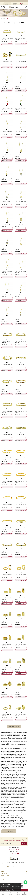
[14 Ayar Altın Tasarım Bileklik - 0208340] (7, 544)
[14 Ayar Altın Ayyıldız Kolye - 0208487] (21, 241)
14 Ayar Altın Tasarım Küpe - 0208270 (21, 597)
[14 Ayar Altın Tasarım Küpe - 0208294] (21, 567)
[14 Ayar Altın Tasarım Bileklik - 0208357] (21, 427)
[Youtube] (18, 853)
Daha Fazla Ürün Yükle (14, 726)
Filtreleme (21, 22)
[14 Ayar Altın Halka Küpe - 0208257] (7, 707)
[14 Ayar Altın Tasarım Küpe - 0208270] (21, 590)
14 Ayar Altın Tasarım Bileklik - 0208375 (21, 341)
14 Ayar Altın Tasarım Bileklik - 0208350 (7, 527)
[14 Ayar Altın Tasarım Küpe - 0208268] (21, 614)
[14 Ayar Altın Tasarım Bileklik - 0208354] (7, 474)
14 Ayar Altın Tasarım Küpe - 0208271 (7, 597)
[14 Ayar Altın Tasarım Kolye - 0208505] (21, 101)
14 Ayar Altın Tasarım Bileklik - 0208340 (7, 551)
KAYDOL (24, 843)
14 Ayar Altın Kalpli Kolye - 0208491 (21, 224)
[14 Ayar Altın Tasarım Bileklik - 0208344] (21, 520)
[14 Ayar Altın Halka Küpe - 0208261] (7, 684)
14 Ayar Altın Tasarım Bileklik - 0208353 (21, 481)
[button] (6, 35)
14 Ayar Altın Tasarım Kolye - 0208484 (7, 294)
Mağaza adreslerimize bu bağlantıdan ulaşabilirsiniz (15, 863)
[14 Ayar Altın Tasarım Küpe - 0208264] (21, 660)
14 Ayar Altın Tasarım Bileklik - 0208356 (7, 457)
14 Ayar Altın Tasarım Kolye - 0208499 (7, 178)
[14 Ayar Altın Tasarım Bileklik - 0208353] (21, 474)
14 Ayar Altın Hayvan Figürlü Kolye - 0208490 (7, 248)
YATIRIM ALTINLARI (15, 4)
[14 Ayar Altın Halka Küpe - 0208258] (21, 684)
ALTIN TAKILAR (7, 4)
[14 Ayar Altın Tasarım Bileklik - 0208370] (21, 357)
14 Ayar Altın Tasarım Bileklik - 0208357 (21, 434)
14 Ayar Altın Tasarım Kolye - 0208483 (21, 294)
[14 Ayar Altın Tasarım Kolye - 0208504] (7, 124)
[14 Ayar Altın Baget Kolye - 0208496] (21, 171)
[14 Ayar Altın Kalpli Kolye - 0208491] (21, 217)
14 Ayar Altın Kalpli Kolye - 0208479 (21, 318)
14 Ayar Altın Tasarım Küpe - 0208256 (21, 714)
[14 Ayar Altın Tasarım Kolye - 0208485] (21, 264)
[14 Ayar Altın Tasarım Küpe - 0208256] (21, 707)
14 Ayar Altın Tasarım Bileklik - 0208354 (7, 481)
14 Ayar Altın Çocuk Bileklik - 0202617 (21, 38)
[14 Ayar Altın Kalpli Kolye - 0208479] (21, 311)
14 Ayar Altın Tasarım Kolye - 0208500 (21, 154)
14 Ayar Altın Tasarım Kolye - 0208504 (7, 131)
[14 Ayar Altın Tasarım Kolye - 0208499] (7, 171)
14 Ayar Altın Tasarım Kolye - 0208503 (21, 131)
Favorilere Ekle (12, 42)
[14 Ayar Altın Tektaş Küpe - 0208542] (7, 54)
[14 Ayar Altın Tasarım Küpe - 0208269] (7, 614)
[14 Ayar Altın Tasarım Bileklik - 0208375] (21, 334)
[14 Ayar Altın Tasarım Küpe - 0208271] (7, 590)
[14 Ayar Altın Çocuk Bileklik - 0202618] (7, 31)
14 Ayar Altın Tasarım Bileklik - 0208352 (7, 504)
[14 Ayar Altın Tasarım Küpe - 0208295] (7, 567)
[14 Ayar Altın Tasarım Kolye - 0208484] (7, 287)
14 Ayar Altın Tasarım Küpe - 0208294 (21, 574)
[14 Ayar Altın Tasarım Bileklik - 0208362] (21, 404)
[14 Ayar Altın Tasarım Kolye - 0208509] (21, 77)
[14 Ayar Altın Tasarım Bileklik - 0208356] (7, 451)
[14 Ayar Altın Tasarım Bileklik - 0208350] (7, 520)
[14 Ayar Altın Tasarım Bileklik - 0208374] (7, 357)
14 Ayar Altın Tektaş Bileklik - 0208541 (21, 61)
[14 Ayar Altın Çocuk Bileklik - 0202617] (21, 31)
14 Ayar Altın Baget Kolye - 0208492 (7, 224)
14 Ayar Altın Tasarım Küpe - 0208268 (21, 621)
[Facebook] (10, 853)
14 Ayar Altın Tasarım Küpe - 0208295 (7, 574)
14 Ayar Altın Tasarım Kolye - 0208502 (7, 154)
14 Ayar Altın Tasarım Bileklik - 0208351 (21, 504)
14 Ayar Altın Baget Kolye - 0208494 (21, 201)
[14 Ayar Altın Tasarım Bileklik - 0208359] (7, 427)
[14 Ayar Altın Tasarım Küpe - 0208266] (21, 637)
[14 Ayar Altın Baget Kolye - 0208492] (7, 217)
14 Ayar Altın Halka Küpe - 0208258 (21, 691)
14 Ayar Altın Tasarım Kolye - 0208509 (21, 84)
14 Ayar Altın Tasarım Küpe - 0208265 (7, 667)
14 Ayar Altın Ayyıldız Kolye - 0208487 (21, 248)
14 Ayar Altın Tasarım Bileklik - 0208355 (21, 457)
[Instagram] (15, 853)
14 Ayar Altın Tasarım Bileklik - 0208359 (7, 434)
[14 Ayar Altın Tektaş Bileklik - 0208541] (21, 54)
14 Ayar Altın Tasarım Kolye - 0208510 (7, 84)
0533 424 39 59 (14, 849)
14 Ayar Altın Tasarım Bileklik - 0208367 (7, 388)
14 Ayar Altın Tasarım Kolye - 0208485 (21, 271)
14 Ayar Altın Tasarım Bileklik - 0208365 (21, 388)
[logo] (14, 859)
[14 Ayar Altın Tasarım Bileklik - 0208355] (21, 451)
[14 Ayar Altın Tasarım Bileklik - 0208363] (7, 404)
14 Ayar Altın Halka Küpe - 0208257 (7, 714)
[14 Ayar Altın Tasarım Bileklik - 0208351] (21, 497)
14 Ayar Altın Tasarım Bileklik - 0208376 (7, 341)
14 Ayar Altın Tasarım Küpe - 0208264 (21, 667)
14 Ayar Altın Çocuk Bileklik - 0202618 (7, 38)
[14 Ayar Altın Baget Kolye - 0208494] (21, 194)
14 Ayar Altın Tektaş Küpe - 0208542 (7, 61)
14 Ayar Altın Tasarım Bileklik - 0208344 (21, 527)
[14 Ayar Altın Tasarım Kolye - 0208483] (21, 287)
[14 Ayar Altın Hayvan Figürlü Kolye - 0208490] (7, 241)
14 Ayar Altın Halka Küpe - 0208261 (7, 691)
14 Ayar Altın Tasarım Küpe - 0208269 (7, 621)
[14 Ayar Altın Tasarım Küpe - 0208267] (7, 637)
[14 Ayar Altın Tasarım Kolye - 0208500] (21, 147)
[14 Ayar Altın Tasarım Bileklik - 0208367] (7, 381)
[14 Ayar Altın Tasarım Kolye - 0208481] (7, 311)
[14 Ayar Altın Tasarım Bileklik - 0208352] (7, 497)
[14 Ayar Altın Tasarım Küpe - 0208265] (7, 660)
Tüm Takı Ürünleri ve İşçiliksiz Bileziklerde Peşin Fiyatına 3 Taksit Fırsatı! (14, 1)
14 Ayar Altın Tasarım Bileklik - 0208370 (21, 364)
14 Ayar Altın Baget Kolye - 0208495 (7, 201)
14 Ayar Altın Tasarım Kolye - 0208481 (7, 318)
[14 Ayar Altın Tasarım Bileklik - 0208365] (21, 381)
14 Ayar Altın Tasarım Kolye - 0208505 (21, 108)
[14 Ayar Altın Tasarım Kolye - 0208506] (7, 101)
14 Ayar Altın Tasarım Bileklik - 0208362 (21, 411)
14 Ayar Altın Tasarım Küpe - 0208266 (21, 644)
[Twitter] (12, 853)
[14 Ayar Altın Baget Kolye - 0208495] (7, 194)
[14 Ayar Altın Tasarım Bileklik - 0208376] (7, 334)
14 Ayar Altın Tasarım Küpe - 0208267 (7, 644)
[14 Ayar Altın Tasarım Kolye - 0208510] (7, 77)
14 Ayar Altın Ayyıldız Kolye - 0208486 (7, 271)
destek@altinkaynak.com (15, 866)
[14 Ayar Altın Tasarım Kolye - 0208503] (21, 124)
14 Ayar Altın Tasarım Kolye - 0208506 (7, 108)
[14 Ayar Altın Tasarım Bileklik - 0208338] (21, 544)
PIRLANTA (22, 4)
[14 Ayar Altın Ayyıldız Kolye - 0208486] (7, 264)
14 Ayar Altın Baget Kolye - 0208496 (21, 178)
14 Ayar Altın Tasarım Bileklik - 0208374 (7, 364)
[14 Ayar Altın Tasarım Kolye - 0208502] (7, 147)
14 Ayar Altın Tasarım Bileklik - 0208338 (21, 551)
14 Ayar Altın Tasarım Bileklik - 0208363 (7, 411)
